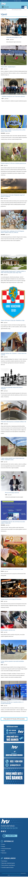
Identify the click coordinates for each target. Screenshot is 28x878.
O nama (3, 844)
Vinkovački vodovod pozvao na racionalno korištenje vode (13, 421)
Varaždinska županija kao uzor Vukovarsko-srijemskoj (13, 96)
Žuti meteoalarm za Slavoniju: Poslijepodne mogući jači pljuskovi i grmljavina (13, 195)
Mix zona (2, 571)
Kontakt (16, 0)
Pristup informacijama (6, 848)
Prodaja (20, 0)
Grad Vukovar (4, 861)
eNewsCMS (23, 873)
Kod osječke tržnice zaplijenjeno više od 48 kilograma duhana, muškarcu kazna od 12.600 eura (12, 232)
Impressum (4, 853)
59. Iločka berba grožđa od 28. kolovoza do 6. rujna (12, 569)
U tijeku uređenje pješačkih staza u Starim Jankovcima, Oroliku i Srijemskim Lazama (12, 459)
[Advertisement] (14, 110)
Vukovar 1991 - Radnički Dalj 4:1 (8, 66)
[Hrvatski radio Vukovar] (3, 3)
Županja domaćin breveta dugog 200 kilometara (11, 599)
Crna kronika (3, 133)
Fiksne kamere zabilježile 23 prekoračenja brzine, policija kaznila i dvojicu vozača (13, 130)
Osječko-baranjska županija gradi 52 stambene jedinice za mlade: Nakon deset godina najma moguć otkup (13, 272)
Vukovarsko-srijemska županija (8, 863)
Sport (2, 322)
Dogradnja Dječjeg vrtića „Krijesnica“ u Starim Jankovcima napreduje (13, 354)
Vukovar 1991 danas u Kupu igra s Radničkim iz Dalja (12, 320)
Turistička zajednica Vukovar (8, 867)
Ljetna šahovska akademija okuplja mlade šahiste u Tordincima (12, 388)
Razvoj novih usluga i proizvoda (12, 492)
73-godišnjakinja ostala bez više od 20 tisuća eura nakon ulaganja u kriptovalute (13, 522)
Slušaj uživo (11, 836)
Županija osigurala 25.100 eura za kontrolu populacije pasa (13, 163)
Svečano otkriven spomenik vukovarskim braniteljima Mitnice (12, 662)
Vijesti (2, 98)
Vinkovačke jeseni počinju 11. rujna (8, 9)
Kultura (7, 39)
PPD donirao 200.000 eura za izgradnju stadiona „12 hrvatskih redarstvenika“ (12, 702)
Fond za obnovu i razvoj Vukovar (8, 865)
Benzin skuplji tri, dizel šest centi (8, 630)
